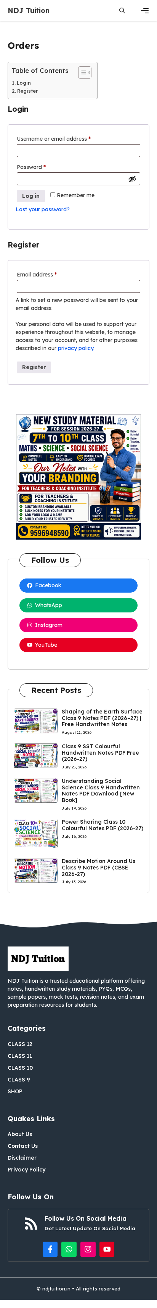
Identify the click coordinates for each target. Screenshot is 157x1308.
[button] (122, 10)
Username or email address (65, 138)
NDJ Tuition (29, 10)
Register (27, 91)
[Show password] (132, 179)
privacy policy (75, 348)
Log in (31, 196)
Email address (48, 274)
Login (24, 83)
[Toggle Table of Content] (81, 72)
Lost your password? (43, 209)
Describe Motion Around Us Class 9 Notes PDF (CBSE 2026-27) (98, 867)
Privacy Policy (26, 1169)
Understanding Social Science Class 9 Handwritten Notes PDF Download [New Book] (101, 790)
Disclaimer (22, 1157)
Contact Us (23, 1145)
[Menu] (145, 10)
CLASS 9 (19, 1079)
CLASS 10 (20, 1067)
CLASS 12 (20, 1044)
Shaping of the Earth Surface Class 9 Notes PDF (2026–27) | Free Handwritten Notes (102, 718)
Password (42, 166)
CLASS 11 (20, 1056)
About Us (20, 1134)
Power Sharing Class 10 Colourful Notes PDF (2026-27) (102, 825)
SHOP (15, 1091)
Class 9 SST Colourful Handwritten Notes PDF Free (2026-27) (100, 753)
